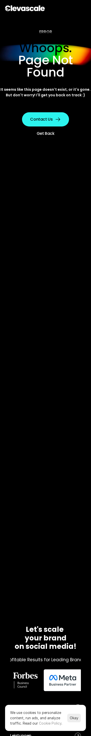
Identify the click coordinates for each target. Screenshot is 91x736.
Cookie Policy (50, 723)
